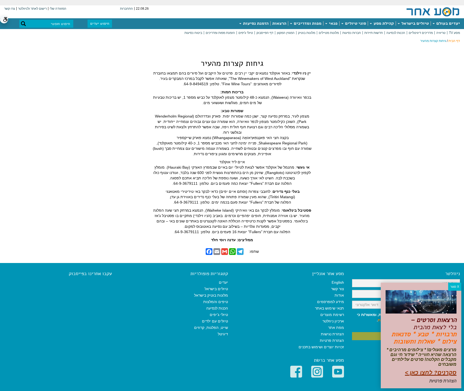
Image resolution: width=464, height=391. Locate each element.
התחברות (126, 8)
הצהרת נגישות (332, 334)
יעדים (223, 282)
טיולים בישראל (414, 23)
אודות (339, 295)
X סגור (454, 287)
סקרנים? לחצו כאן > (430, 372)
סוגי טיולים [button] (355, 23)
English (338, 282)
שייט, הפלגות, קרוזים (211, 327)
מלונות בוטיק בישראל (211, 295)
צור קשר (337, 289)
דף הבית (454, 41)
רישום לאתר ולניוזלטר (32, 8)
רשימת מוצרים (332, 314)
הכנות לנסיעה (395, 32)
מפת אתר (336, 327)
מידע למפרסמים (330, 302)
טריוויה (440, 32)
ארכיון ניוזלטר (333, 321)
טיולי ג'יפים (245, 32)
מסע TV (454, 32)
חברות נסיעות (351, 32)
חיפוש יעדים (99, 23)
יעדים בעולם (447, 23)
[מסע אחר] (433, 11)
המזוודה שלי (58, 8)
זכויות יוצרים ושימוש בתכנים (321, 347)
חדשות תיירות (373, 32)
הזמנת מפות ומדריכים (220, 32)
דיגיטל (223, 334)
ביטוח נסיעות (193, 32)
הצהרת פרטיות (332, 340)
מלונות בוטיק (306, 32)
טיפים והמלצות (215, 302)
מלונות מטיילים (329, 32)
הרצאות (279, 23)
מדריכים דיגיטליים (421, 32)
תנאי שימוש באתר (329, 308)
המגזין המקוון (286, 32)
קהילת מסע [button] (383, 23)
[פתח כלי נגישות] (4, 19)
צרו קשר (9, 8)
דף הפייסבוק (264, 32)
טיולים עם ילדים (215, 321)
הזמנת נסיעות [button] (255, 23)
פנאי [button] (333, 23)
